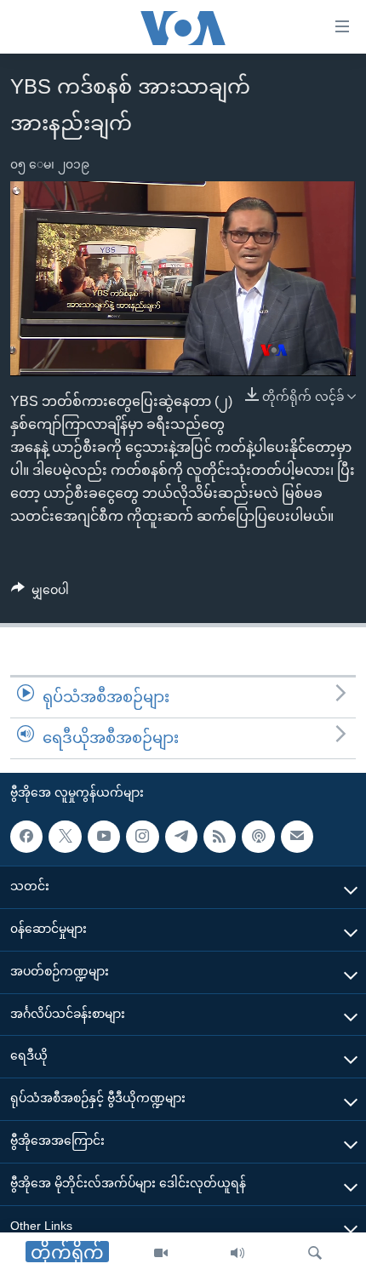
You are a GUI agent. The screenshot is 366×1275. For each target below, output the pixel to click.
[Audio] (237, 1253)
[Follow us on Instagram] (142, 836)
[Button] (40, 593)
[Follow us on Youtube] (104, 836)
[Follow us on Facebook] (26, 836)
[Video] (160, 1253)
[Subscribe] (297, 836)
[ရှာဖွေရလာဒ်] (314, 1253)
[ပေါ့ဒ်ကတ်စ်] (258, 836)
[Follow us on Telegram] (181, 836)
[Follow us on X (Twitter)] (65, 836)
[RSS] (219, 836)
